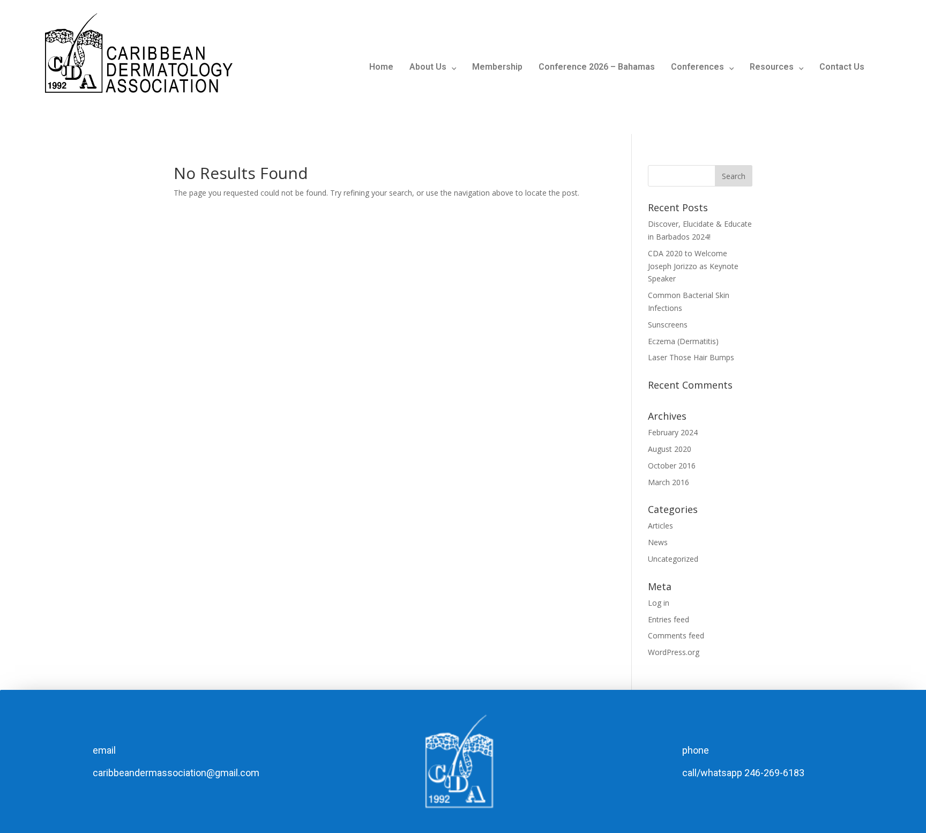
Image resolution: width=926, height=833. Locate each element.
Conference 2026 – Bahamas (597, 67)
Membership (497, 67)
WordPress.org (673, 652)
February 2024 (673, 432)
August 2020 (669, 449)
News (658, 542)
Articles (660, 525)
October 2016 (672, 465)
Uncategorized (673, 559)
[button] (432, 67)
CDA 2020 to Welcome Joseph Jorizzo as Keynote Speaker (693, 266)
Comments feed (676, 635)
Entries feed (668, 619)
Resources (772, 67)
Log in (658, 603)
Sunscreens (668, 324)
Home (381, 67)
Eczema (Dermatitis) (683, 341)
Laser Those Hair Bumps (691, 357)
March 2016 (668, 482)
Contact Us (841, 67)
